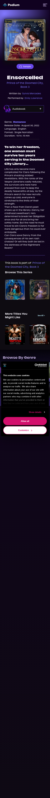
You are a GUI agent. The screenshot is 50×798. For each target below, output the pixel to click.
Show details (35, 412)
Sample (27, 66)
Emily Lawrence (33, 98)
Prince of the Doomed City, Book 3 (25, 84)
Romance (19, 122)
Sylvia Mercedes (31, 93)
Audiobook (18, 108)
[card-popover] (15, 290)
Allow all (25, 421)
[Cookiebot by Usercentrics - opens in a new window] (35, 365)
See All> (41, 315)
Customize (23, 430)
